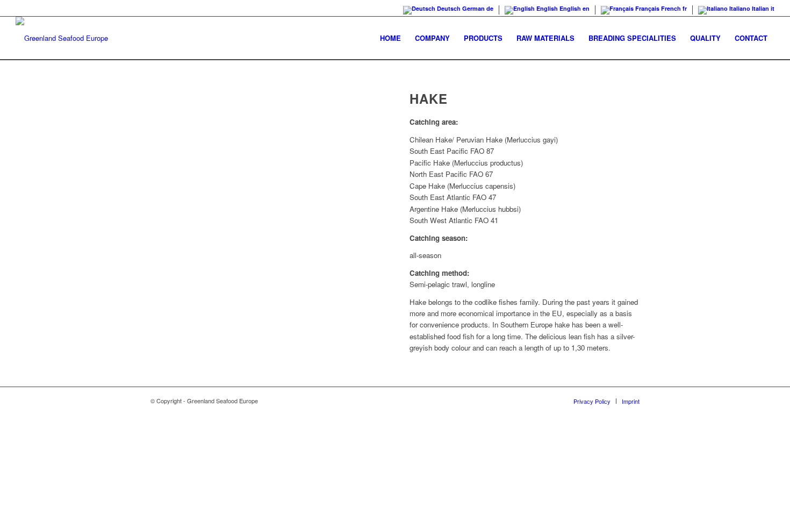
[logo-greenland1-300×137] (62, 38)
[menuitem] (390, 38)
